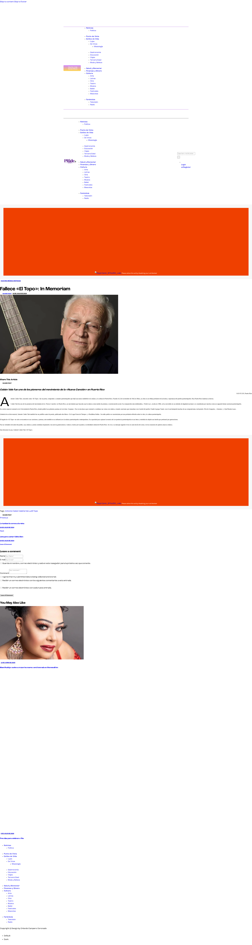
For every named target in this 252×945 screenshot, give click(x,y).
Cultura (4, 281)
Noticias (17, 281)
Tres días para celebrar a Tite (12, 838)
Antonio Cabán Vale (14, 511)
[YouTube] (68, 19)
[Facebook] (64, 19)
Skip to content (7, 2)
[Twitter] (66, 19)
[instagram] (8, 842)
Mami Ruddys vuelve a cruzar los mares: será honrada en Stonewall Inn (29, 668)
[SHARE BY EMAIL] (17, 383)
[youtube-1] (5, 842)
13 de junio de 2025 (8, 662)
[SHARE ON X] (15, 383)
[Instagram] (69, 19)
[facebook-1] (1, 842)
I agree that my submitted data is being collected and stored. (29, 577)
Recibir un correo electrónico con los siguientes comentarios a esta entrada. (36, 581)
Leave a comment (6, 544)
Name (2, 556)
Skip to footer (20, 2)
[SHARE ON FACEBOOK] (14, 383)
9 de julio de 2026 (7, 833)
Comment (4, 573)
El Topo (35, 511)
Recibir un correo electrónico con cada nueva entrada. (27, 588)
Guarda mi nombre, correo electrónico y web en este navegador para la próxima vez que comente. (46, 563)
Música (10, 281)
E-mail (2, 560)
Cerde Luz (27, 511)
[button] (6, 294)
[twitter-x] (3, 842)
